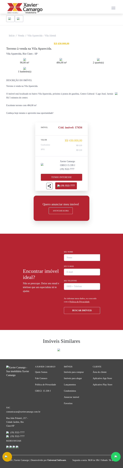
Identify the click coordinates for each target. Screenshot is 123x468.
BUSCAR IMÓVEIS (82, 310)
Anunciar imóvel (71, 397)
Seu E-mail (69, 266)
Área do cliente (100, 372)
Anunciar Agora (61, 211)
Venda (21, 35)
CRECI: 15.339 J (43, 391)
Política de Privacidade (80, 301)
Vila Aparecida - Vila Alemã (41, 35)
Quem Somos (41, 372)
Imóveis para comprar (74, 372)
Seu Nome (68, 252)
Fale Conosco (41, 378)
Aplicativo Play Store (102, 384)
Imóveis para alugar (73, 378)
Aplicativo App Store (102, 378)
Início (12, 35)
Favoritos (68, 403)
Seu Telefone (70, 281)
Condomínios (70, 391)
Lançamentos (70, 384)
